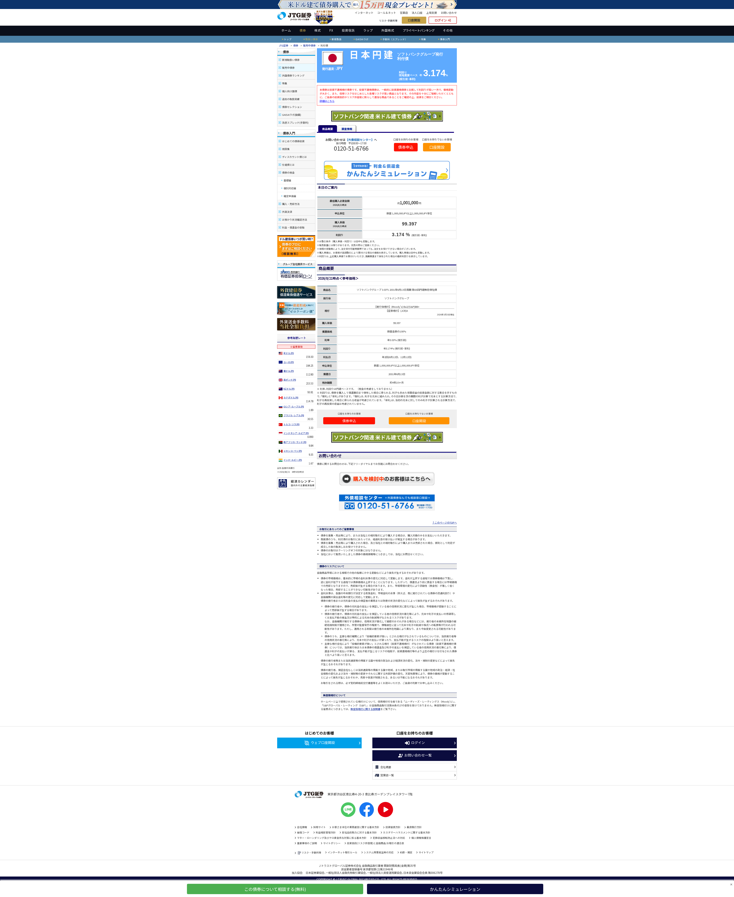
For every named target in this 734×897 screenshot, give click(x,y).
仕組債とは (288, 165)
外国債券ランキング (293, 75)
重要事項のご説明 (307, 843)
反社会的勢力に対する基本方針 (359, 832)
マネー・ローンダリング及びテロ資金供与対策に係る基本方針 (331, 838)
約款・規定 (406, 852)
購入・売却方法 (291, 204)
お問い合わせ (449, 13)
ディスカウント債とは (294, 157)
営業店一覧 (387, 775)
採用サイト (319, 827)
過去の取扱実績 (291, 99)
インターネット (364, 13)
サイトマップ (426, 852)
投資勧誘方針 (393, 827)
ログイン (441, 20)
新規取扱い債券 (291, 60)
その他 (448, 30)
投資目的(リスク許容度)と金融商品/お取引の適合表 (375, 843)
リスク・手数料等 (311, 852)
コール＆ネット (386, 13)
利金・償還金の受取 (293, 227)
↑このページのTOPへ (444, 522)
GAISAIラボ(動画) (291, 115)
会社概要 (385, 767)
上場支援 (431, 13)
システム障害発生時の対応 (379, 852)
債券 (303, 30)
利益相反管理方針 (326, 832)
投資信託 (348, 30)
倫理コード (303, 832)
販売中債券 (309, 45)
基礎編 (287, 180)
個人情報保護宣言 (421, 838)
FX (331, 30)
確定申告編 (290, 196)
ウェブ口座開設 (323, 742)
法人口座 (417, 13)
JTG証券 (284, 45)
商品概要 (327, 129)
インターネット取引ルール (342, 852)
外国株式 (387, 30)
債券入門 (289, 133)
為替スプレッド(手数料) (295, 122)
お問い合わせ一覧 (418, 755)
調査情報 (347, 129)
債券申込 (405, 147)
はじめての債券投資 (293, 141)
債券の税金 (288, 172)
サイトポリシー (332, 843)
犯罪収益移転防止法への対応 (389, 838)
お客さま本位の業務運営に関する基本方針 (355, 827)
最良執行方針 (414, 827)
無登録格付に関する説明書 (365, 709)
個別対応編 (290, 188)
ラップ (368, 30)
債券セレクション (292, 107)
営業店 (404, 13)
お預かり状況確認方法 (294, 219)
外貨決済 (287, 212)
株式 (317, 30)
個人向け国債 (289, 91)
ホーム (286, 30)
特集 (284, 83)
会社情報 (302, 827)
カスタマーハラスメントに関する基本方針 (406, 832)
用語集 (286, 149)
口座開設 (414, 20)
